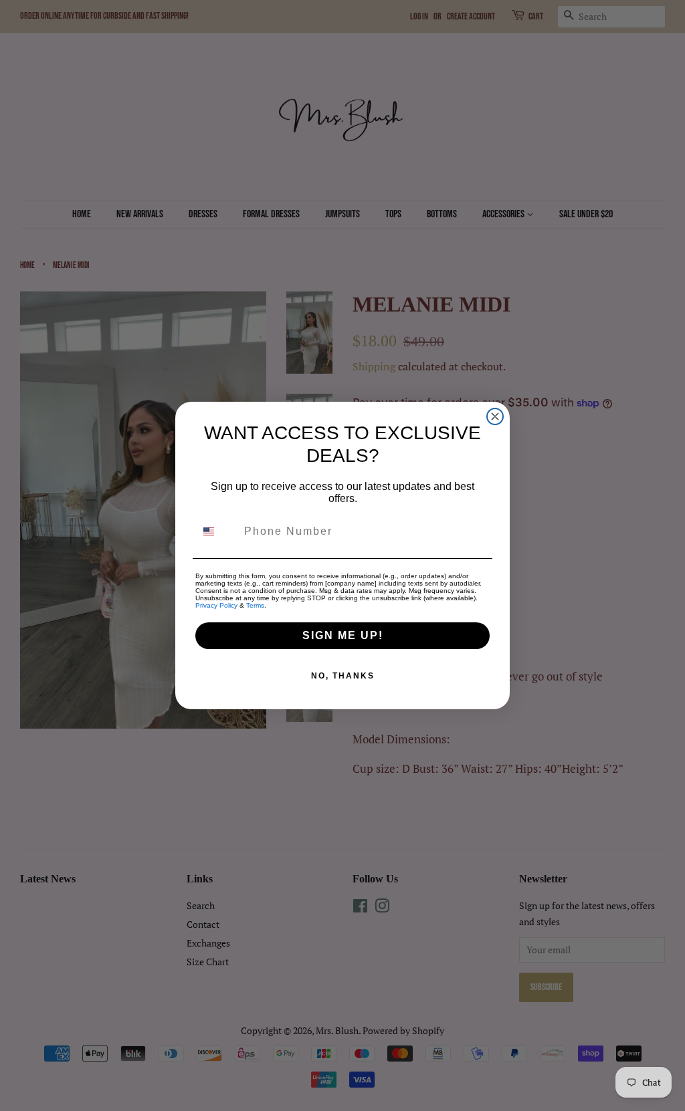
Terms (255, 605)
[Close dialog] (495, 416)
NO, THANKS (343, 676)
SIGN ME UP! (342, 635)
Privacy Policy (216, 605)
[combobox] (216, 531)
